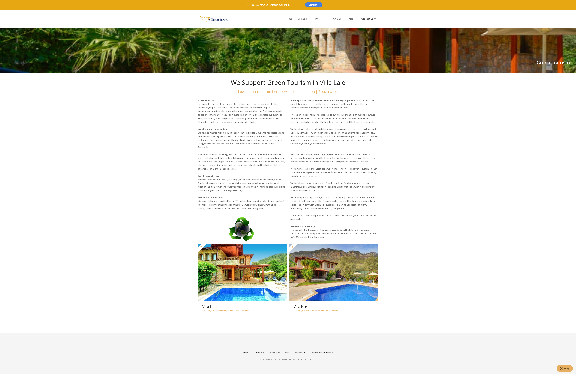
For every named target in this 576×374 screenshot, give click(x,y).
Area (351, 18)
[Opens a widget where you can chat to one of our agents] (564, 369)
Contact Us (314, 4)
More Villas (335, 18)
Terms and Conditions (321, 352)
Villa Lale (302, 18)
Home (289, 18)
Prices (318, 18)
